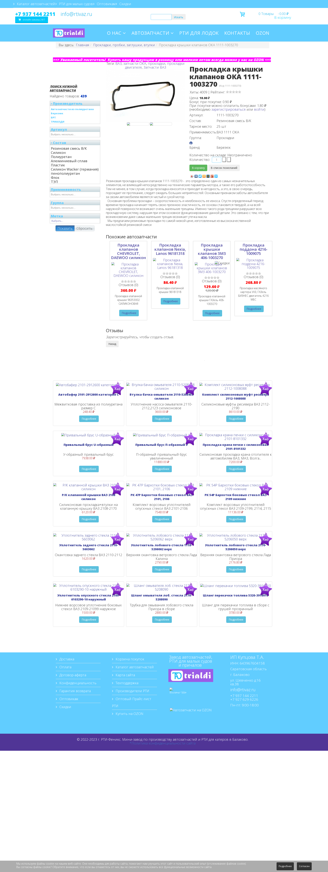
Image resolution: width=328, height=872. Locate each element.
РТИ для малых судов (75, 4)
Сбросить (84, 228)
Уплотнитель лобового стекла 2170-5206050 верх (235, 547)
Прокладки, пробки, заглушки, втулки (124, 45)
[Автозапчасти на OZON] (190, 715)
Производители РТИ (132, 691)
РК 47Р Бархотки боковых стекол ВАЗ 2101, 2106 (162, 497)
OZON (262, 33)
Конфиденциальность (77, 683)
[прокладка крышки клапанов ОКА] (138, 124)
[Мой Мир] (208, 175)
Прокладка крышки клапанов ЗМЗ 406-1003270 (212, 251)
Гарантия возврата (74, 691)
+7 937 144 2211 (35, 14)
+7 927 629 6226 (244, 699)
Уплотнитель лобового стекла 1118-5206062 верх (161, 547)
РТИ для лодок (199, 33)
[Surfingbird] (216, 175)
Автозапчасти (150, 33)
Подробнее (129, 313)
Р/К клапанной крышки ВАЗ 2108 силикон (88, 497)
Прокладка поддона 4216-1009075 (253, 249)
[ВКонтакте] (196, 175)
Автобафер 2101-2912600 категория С (88, 394)
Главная (82, 45)
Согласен (304, 866)
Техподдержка (126, 683)
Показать (65, 228)
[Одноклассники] (204, 175)
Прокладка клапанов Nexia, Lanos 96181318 (170, 249)
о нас (114, 33)
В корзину (282, 17)
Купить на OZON (129, 713)
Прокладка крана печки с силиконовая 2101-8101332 (235, 447)
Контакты (237, 33)
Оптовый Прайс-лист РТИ (131, 702)
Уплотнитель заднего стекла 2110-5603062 (88, 547)
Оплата (64, 667)
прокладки (156, 63)
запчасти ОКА (134, 63)
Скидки (124, 4)
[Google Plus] (212, 175)
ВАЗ (118, 63)
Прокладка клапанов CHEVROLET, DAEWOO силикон (128, 251)
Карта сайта (125, 675)
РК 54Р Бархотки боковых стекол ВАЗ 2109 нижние (236, 497)
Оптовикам (105, 4)
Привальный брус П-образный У (161, 445)
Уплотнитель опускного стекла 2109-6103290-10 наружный (88, 597)
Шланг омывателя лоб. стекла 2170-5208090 (161, 597)
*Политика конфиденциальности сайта (163, 743)
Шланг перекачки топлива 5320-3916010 (235, 595)
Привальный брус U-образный (89, 445)
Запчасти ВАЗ (155, 67)
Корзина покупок (129, 659)
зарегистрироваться (228, 109)
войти (259, 109)
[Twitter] (200, 175)
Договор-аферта (72, 675)
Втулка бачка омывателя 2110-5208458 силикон (161, 396)
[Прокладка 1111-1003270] (161, 124)
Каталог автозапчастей (35, 4)
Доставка (66, 659)
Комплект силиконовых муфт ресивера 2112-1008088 (235, 396)
